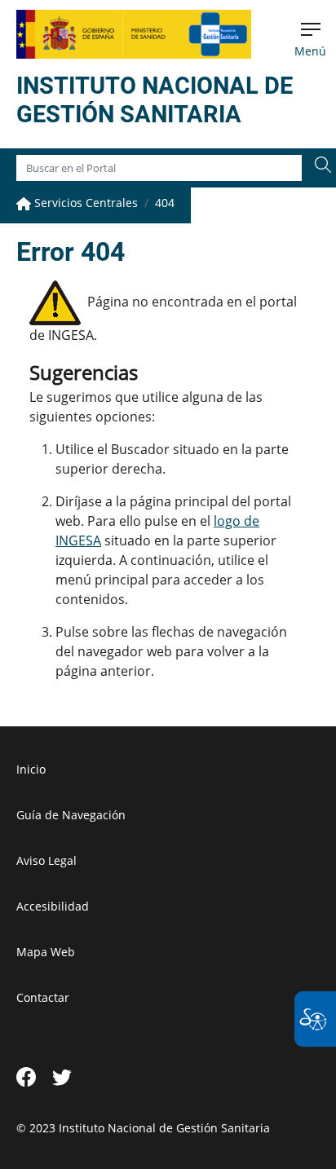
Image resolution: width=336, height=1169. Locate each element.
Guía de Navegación (71, 815)
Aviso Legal (46, 860)
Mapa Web (45, 951)
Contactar (42, 997)
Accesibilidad (52, 906)
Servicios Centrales (84, 202)
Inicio (31, 769)
